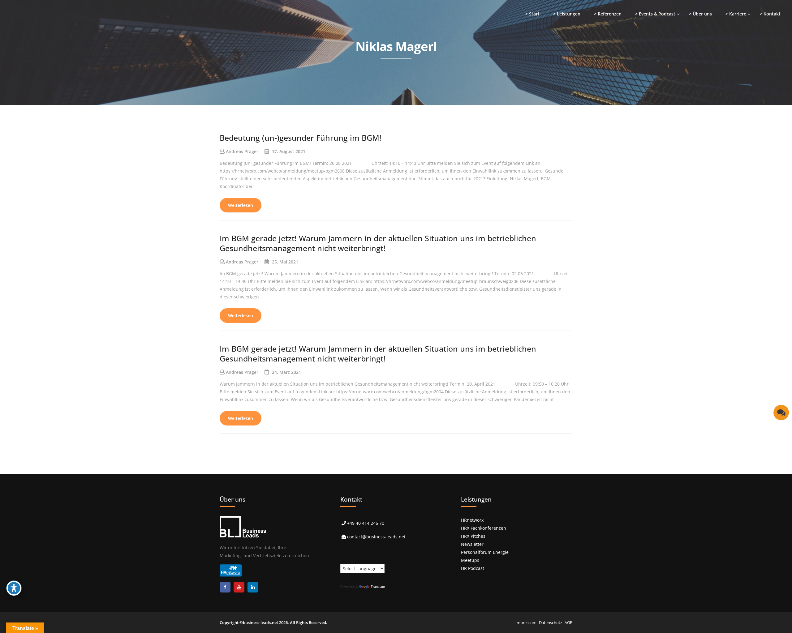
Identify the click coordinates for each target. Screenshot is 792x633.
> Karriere (735, 14)
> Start (532, 14)
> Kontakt (770, 14)
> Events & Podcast (655, 14)
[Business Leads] (45, 48)
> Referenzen (608, 14)
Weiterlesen (240, 205)
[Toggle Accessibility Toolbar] (13, 588)
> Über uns (700, 14)
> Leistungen (566, 14)
